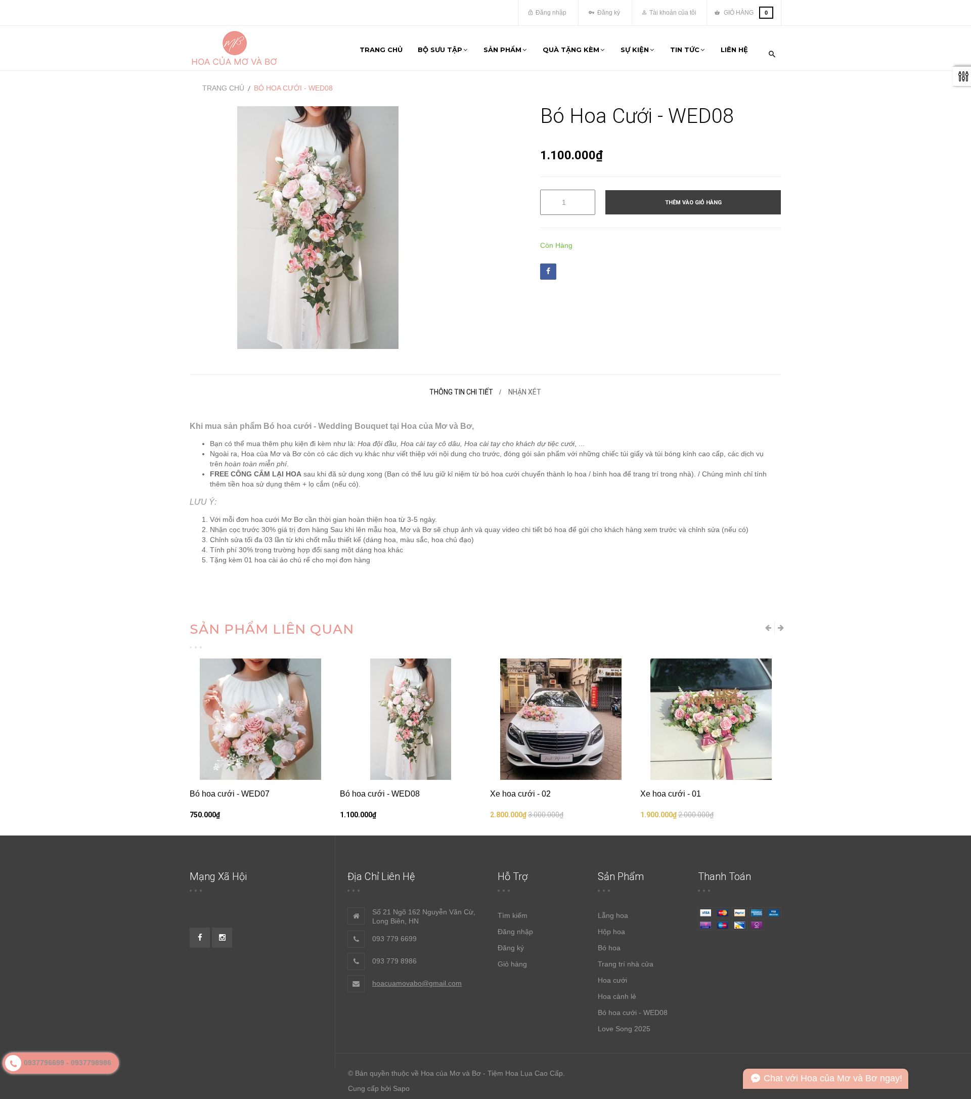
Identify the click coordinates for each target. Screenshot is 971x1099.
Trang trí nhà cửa (625, 964)
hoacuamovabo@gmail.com (417, 983)
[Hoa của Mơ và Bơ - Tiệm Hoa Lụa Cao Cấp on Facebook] (200, 938)
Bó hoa (609, 948)
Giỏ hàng (512, 964)
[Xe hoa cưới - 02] (560, 719)
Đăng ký (608, 12)
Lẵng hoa (613, 915)
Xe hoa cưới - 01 (670, 793)
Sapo (401, 1088)
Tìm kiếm (512, 915)
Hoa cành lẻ (617, 996)
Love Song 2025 (624, 1029)
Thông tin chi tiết (461, 392)
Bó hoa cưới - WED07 (230, 793)
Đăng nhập (550, 12)
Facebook (548, 271)
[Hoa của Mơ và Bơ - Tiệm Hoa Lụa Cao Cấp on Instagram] (222, 938)
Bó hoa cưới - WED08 (380, 793)
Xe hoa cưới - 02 (520, 793)
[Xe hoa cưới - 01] (710, 719)
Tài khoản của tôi (672, 12)
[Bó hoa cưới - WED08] (410, 719)
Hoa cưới (612, 980)
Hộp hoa (611, 932)
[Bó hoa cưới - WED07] (260, 719)
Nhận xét (524, 392)
